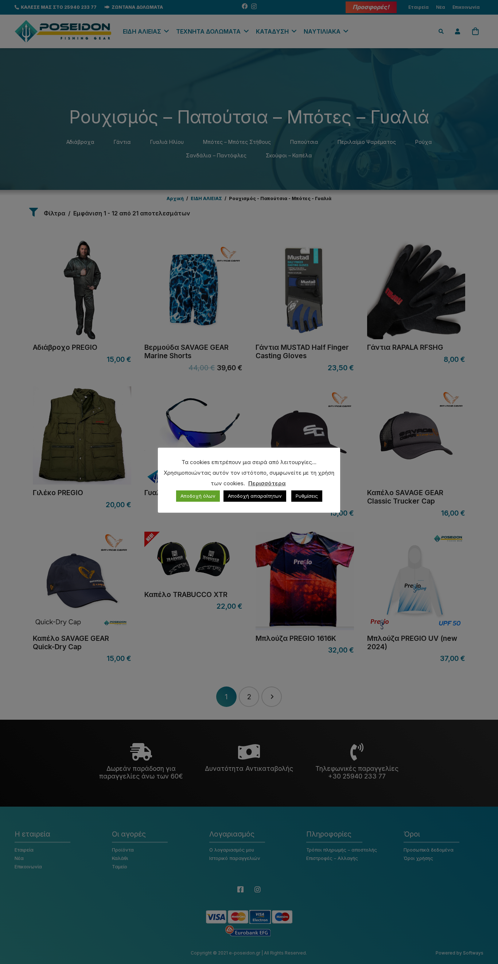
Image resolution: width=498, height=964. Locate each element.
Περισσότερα (267, 483)
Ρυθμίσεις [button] (307, 496)
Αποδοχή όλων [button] (197, 496)
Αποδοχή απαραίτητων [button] (255, 496)
